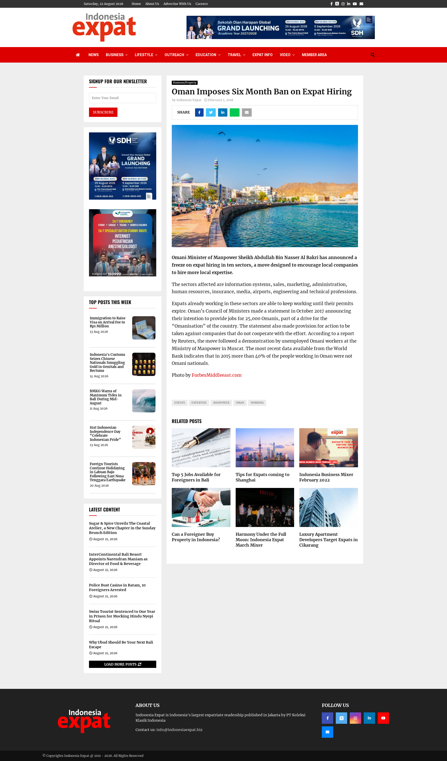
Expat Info (262, 55)
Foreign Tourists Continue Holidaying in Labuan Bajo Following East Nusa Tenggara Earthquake (107, 472)
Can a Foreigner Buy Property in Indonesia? (196, 537)
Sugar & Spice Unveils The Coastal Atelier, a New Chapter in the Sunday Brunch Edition (122, 528)
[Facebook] (327, 718)
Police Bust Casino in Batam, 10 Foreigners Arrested (117, 587)
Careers (202, 4)
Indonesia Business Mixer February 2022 (326, 477)
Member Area (314, 55)
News (93, 55)
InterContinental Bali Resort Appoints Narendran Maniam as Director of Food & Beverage (118, 559)
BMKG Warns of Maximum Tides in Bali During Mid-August (106, 397)
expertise (199, 402)
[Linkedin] (369, 718)
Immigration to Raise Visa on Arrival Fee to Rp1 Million (107, 322)
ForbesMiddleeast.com (217, 375)
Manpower (221, 402)
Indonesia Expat (189, 100)
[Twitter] (341, 718)
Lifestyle (144, 55)
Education (206, 55)
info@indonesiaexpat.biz (180, 729)
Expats (179, 402)
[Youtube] (383, 718)
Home (136, 4)
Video (285, 55)
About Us (152, 4)
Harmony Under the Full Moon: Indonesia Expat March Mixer (261, 540)
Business (114, 55)
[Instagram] (355, 718)
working (257, 402)
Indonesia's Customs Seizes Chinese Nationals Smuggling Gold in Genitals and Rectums (107, 363)
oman (240, 402)
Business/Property (184, 82)
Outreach (174, 55)
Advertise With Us (177, 4)
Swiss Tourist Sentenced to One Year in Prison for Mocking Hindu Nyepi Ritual (122, 616)
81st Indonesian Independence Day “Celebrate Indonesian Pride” (105, 434)
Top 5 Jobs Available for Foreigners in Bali (196, 477)
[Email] (327, 732)
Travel (234, 55)
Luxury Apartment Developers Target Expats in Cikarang (328, 540)
